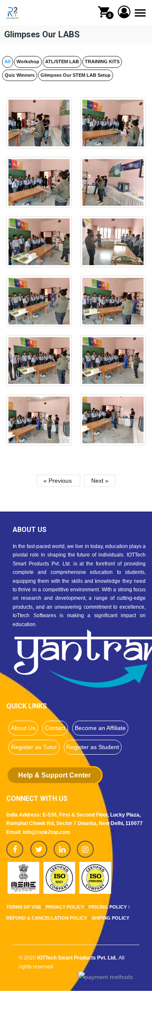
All (8, 61)
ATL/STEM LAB (62, 61)
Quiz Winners (20, 75)
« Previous (58, 480)
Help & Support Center (54, 775)
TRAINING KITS (102, 61)
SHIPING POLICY (110, 917)
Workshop (27, 61)
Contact (55, 727)
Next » (100, 480)
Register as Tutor (34, 747)
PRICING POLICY (108, 906)
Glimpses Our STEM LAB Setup (76, 75)
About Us (23, 727)
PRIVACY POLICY (65, 906)
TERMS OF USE (23, 906)
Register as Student (92, 747)
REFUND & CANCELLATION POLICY (46, 917)
